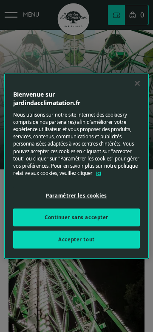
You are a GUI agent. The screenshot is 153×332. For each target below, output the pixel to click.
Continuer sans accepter (76, 217)
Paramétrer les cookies (76, 195)
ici (98, 172)
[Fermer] (137, 83)
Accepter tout (76, 239)
